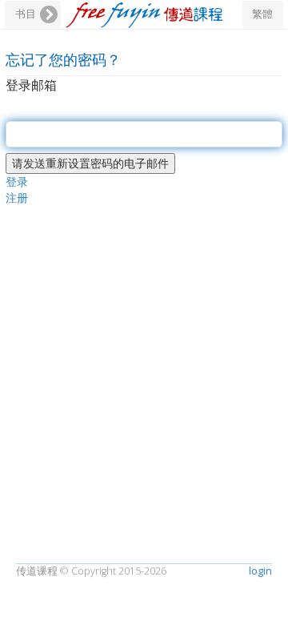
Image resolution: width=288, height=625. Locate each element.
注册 (17, 197)
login (260, 571)
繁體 (262, 14)
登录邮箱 (31, 85)
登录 (17, 181)
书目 (25, 14)
